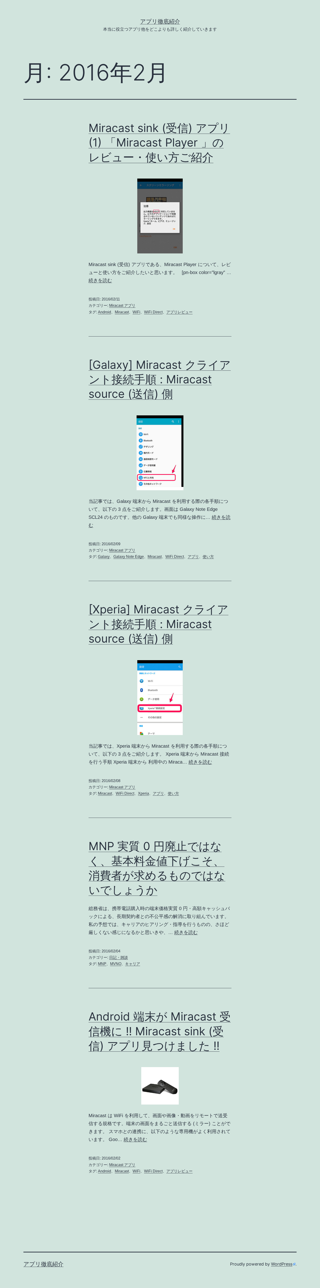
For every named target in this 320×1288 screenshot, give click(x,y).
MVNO (115, 964)
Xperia (143, 793)
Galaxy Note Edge (128, 557)
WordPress (281, 1264)
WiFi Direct (153, 312)
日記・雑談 (118, 957)
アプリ (193, 557)
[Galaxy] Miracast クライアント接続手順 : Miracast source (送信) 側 (160, 379)
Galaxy (104, 557)
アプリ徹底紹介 (160, 21)
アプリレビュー (179, 312)
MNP (102, 964)
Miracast (122, 312)
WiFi (136, 312)
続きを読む (100, 280)
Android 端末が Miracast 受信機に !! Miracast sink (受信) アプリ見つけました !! (160, 1031)
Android (104, 312)
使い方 (208, 557)
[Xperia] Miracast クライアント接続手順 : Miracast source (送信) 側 (158, 623)
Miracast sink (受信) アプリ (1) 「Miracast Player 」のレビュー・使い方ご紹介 (159, 142)
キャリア (132, 964)
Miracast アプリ (122, 305)
